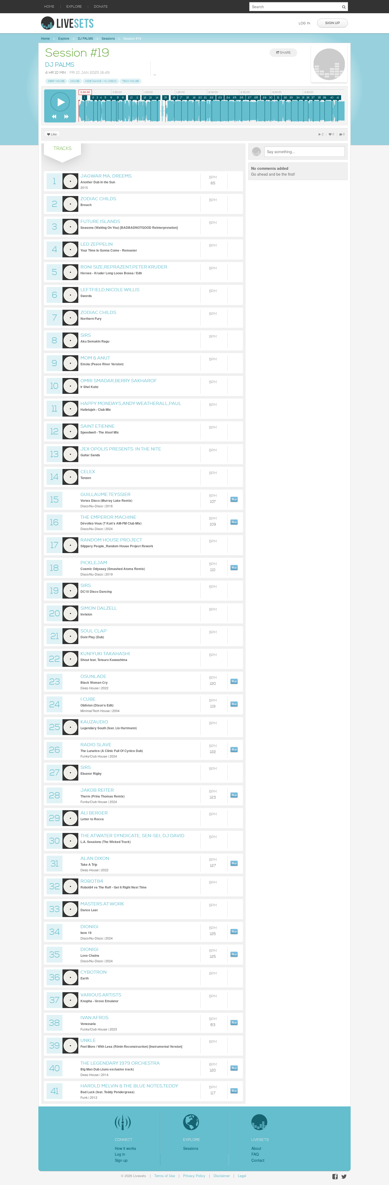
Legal (242, 1175)
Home (49, 6)
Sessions (108, 38)
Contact (257, 1160)
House (74, 81)
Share (285, 53)
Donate (101, 6)
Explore (74, 6)
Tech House (130, 81)
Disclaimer (222, 1175)
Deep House (56, 81)
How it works (125, 1148)
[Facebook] (335, 1177)
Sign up (332, 23)
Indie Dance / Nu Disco (100, 81)
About (256, 1148)
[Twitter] (344, 1177)
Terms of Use (164, 1175)
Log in (304, 23)
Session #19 (132, 38)
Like (53, 134)
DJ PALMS (85, 38)
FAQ (255, 1154)
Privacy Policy (194, 1175)
